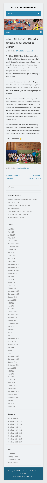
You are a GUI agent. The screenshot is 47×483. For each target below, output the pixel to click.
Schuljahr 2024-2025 (15, 439)
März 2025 (11, 259)
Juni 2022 (11, 329)
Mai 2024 (11, 279)
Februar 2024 (12, 288)
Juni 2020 (11, 374)
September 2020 (13, 365)
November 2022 (13, 318)
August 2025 (12, 250)
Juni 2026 (11, 229)
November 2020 (13, 359)
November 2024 (13, 267)
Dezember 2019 (13, 392)
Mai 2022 (11, 332)
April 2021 (11, 350)
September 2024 (13, 270)
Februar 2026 (12, 241)
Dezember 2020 (13, 356)
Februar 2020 (12, 386)
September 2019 (13, 397)
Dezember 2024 (13, 264)
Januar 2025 (12, 261)
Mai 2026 (11, 232)
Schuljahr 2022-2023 (15, 433)
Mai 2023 (11, 309)
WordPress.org (13, 463)
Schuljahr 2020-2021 (15, 427)
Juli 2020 (11, 371)
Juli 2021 (11, 347)
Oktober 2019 (12, 395)
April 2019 (11, 406)
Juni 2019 (11, 400)
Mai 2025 (11, 253)
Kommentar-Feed (14, 460)
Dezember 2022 (13, 315)
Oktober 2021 (12, 341)
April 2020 (11, 380)
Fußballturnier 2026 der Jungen (19, 205)
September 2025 (13, 247)
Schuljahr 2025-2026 (15, 442)
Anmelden (11, 454)
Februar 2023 (12, 312)
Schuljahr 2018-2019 (15, 421)
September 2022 (13, 324)
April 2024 (11, 282)
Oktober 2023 (12, 297)
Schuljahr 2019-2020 (15, 424)
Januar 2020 (12, 389)
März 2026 (11, 238)
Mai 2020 (11, 377)
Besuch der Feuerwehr (16, 217)
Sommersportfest (14, 208)
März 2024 (11, 285)
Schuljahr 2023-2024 (23, 168)
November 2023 (13, 294)
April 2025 (11, 256)
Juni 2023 (11, 306)
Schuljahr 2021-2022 (15, 430)
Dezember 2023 (13, 291)
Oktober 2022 (12, 321)
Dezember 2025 (13, 244)
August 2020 (12, 368)
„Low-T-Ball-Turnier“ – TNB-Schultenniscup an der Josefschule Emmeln (22, 43)
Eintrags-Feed (13, 457)
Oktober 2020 (12, 362)
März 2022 (11, 335)
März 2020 (11, 383)
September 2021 (13, 344)
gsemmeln (30, 51)
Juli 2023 (11, 303)
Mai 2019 (11, 403)
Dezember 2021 (13, 338)
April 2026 (11, 235)
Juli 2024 (11, 276)
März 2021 (11, 353)
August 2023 (12, 300)
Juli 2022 (11, 327)
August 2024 (12, 273)
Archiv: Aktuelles (13, 418)
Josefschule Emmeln (23, 7)
